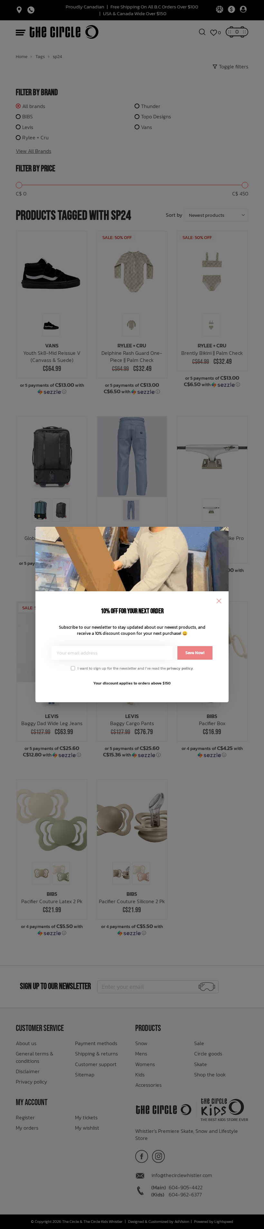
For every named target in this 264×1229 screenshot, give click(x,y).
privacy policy (180, 668)
